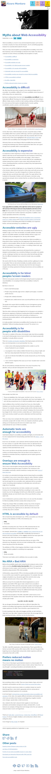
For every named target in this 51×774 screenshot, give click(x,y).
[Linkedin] (32, 766)
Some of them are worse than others (31, 684)
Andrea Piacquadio (39, 129)
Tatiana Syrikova (38, 644)
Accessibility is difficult (11, 56)
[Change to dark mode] (48, 8)
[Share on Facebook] (15, 738)
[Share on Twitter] (4, 738)
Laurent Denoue (19, 715)
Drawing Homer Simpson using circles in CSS (14, 746)
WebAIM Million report (33, 137)
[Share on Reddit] (8, 738)
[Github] (18, 766)
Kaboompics (40, 204)
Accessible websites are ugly (12, 62)
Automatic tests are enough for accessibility (16, 71)
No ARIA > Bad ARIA (10, 80)
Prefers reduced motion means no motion (16, 83)
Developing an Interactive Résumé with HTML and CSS (17, 754)
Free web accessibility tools (10, 757)
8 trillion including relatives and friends (30, 219)
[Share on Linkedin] (12, 738)
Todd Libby (11, 715)
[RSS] (36, 766)
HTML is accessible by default (13, 77)
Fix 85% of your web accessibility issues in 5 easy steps (17, 751)
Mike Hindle (14, 721)
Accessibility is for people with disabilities (16, 68)
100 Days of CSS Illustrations (10, 749)
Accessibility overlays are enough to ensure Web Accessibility (21, 74)
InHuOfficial (34, 715)
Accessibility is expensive (11, 59)
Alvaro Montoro (15, 3)
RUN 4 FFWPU (40, 391)
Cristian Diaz (27, 715)
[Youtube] (27, 766)
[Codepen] (14, 766)
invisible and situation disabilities (16, 341)
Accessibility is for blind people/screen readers (17, 65)
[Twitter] (23, 766)
